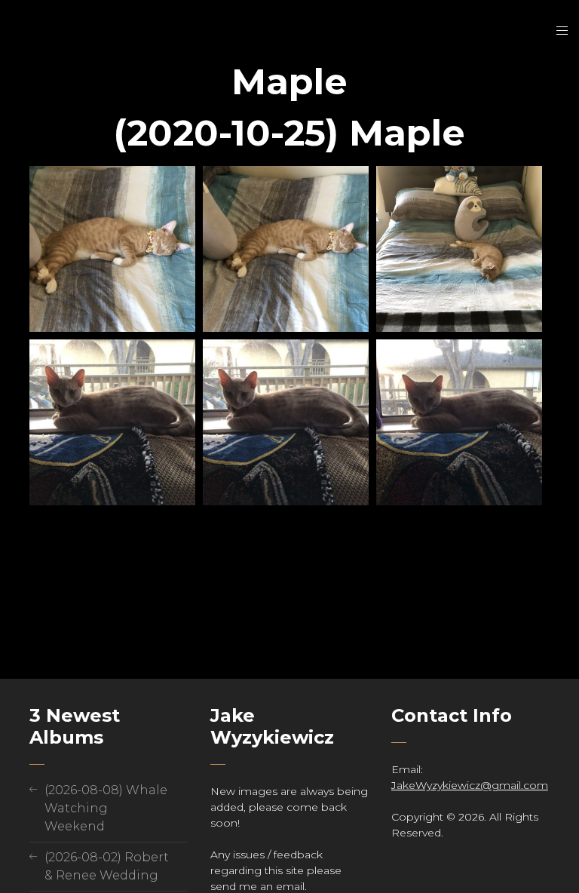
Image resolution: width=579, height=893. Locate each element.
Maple (289, 81)
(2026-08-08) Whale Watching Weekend (105, 808)
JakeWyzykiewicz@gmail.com (469, 785)
